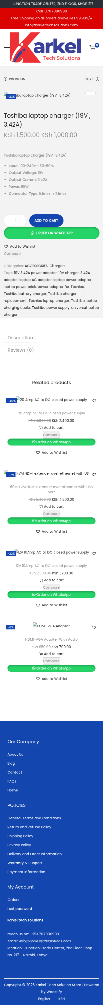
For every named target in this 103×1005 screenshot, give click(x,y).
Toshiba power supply (51, 307)
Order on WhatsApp (54, 232)
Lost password (20, 908)
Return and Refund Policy (29, 827)
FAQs (12, 781)
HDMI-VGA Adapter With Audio (51, 639)
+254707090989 (44, 934)
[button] (51, 233)
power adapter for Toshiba (61, 286)
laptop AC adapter (36, 279)
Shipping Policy (20, 836)
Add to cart (46, 220)
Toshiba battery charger (25, 293)
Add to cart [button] (54, 427)
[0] (93, 48)
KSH (61, 998)
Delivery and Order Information (35, 853)
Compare (12, 253)
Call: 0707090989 (51, 11)
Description (20, 338)
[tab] (51, 338)
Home (13, 790)
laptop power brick (20, 286)
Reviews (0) (21, 350)
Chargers (58, 265)
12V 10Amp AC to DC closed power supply (51, 565)
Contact (15, 772)
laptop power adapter (73, 279)
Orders (13, 899)
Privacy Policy (19, 844)
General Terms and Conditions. (35, 818)
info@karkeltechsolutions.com (51, 25)
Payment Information (26, 871)
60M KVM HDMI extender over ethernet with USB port (51, 489)
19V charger (68, 272)
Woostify (54, 991)
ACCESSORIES (36, 265)
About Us (15, 754)
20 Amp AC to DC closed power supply (51, 413)
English (44, 998)
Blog (11, 763)
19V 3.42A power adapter (35, 272)
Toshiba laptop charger (48, 300)
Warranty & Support (25, 862)
